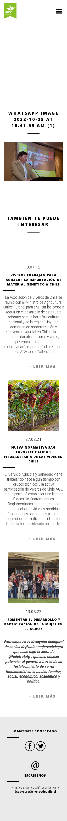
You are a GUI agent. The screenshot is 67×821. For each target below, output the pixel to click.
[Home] (10, 11)
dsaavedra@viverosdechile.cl (35, 791)
